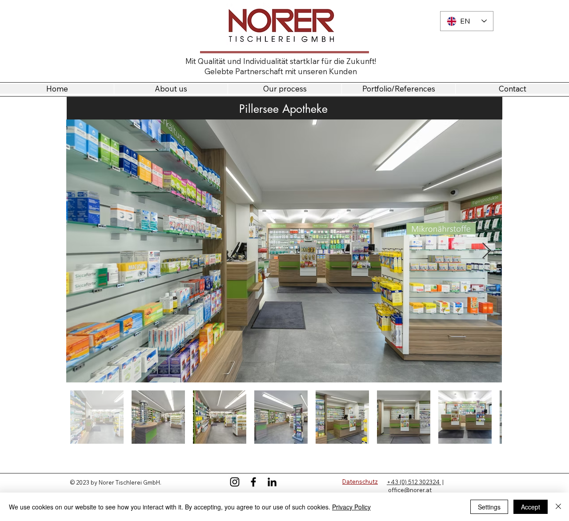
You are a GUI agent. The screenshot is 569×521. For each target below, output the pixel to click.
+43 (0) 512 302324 (414, 481)
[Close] (558, 507)
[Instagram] (234, 482)
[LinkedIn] (272, 482)
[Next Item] (486, 251)
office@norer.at (410, 489)
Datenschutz (360, 481)
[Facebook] (253, 482)
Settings (489, 506)
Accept (530, 506)
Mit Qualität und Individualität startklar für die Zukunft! (280, 61)
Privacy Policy (351, 506)
